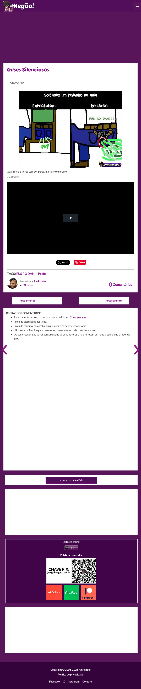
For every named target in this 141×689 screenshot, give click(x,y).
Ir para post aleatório (71, 480)
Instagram (73, 681)
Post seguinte (115, 300)
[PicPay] (72, 592)
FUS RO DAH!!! (26, 273)
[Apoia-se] (55, 592)
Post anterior (25, 300)
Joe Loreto (40, 281)
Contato (87, 681)
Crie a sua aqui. (78, 317)
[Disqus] (70, 392)
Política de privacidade (70, 674)
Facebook (54, 681)
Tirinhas (28, 285)
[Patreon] (88, 592)
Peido (42, 273)
